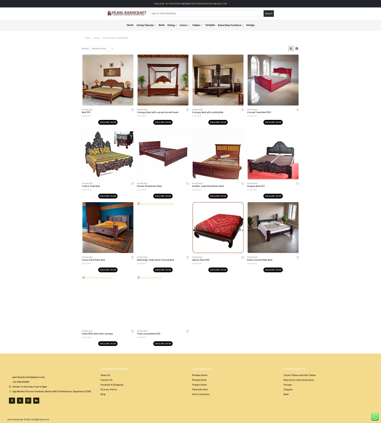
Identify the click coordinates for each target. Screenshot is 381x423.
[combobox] (206, 13)
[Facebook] (12, 401)
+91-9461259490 (173, 3)
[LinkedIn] (36, 401)
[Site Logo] (127, 14)
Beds (161, 25)
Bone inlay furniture (229, 25)
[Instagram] (28, 401)
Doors (183, 25)
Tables (196, 25)
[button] (290, 48)
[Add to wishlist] (132, 109)
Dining (171, 25)
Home (130, 25)
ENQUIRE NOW (108, 122)
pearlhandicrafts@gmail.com (212, 3)
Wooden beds (87, 110)
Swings (250, 25)
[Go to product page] (107, 80)
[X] (20, 401)
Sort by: (85, 48)
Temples (210, 25)
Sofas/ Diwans (145, 25)
